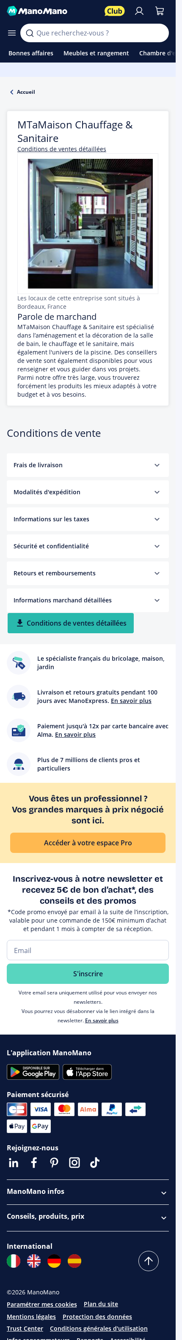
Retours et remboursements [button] (55, 573)
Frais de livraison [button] (38, 465)
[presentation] (157, 465)
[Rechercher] (30, 33)
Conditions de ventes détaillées (61, 149)
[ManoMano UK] (34, 1261)
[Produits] (12, 33)
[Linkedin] (13, 1162)
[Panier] (159, 11)
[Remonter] (148, 1261)
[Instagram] (74, 1162)
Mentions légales (31, 1317)
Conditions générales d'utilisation (99, 1328)
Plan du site (101, 1304)
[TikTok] (95, 1162)
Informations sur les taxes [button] (51, 519)
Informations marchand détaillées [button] (63, 600)
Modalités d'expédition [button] (47, 492)
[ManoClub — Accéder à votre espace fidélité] (114, 11)
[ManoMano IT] (13, 1261)
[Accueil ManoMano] (52, 11)
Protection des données (97, 1317)
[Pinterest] (54, 1162)
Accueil (26, 91)
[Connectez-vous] (139, 11)
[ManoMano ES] (74, 1261)
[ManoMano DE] (54, 1261)
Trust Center (25, 1328)
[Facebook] (34, 1162)
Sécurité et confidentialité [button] (51, 546)
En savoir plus (102, 1020)
